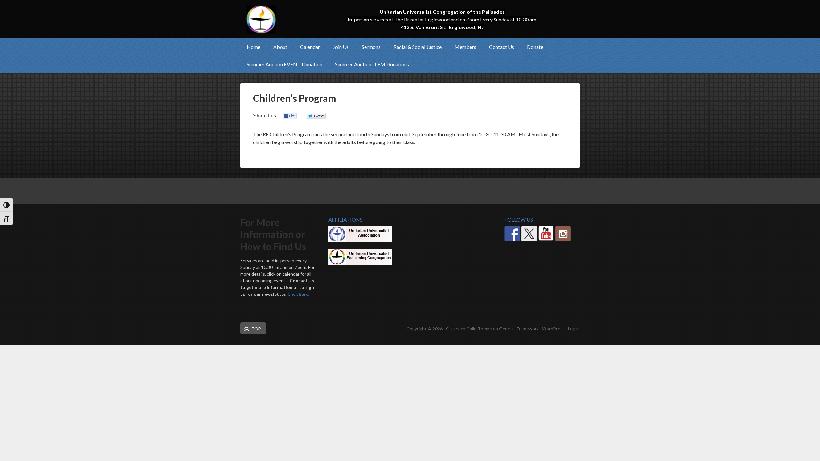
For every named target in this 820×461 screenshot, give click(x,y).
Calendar (310, 47)
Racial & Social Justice (414, 47)
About (277, 47)
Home (253, 47)
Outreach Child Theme (469, 328)
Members (462, 47)
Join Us (337, 47)
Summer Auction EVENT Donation (284, 64)
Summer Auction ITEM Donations (372, 64)
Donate (535, 47)
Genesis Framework (519, 328)
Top (256, 328)
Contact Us (501, 47)
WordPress (553, 328)
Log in (574, 328)
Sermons (371, 47)
